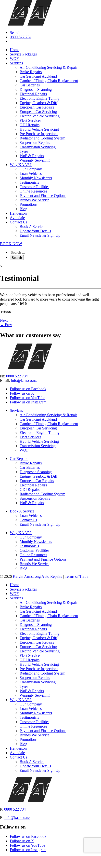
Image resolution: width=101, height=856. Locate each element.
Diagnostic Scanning (36, 89)
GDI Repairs (29, 125)
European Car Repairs (37, 107)
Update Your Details (35, 231)
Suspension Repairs (35, 142)
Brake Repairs (31, 72)
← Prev (6, 325)
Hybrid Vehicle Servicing (39, 129)
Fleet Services (30, 120)
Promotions (28, 204)
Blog (23, 209)
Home (14, 50)
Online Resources (33, 191)
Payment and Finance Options (43, 195)
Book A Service (32, 226)
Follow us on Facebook (28, 389)
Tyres (24, 151)
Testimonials (29, 182)
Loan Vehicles (31, 173)
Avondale (17, 218)
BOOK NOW (11, 244)
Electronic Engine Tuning (39, 98)
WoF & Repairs (32, 156)
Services (16, 63)
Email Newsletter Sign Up (40, 235)
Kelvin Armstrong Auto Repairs (37, 576)
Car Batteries (30, 85)
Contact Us (18, 222)
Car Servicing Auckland (38, 76)
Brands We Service (34, 200)
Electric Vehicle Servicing (40, 116)
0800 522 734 (20, 37)
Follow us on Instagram (28, 402)
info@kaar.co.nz (24, 380)
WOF (14, 58)
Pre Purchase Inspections (39, 134)
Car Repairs (19, 458)
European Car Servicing (38, 112)
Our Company (31, 169)
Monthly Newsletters (36, 178)
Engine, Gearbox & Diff (38, 103)
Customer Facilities (34, 187)
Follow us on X (22, 393)
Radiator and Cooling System (42, 138)
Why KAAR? (21, 165)
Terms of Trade (76, 576)
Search (15, 32)
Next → (6, 320)
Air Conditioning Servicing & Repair (48, 67)
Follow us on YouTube (27, 398)
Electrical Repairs (33, 94)
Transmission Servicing (38, 147)
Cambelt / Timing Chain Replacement (49, 81)
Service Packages (23, 54)
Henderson (18, 213)
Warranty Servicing (35, 160)
